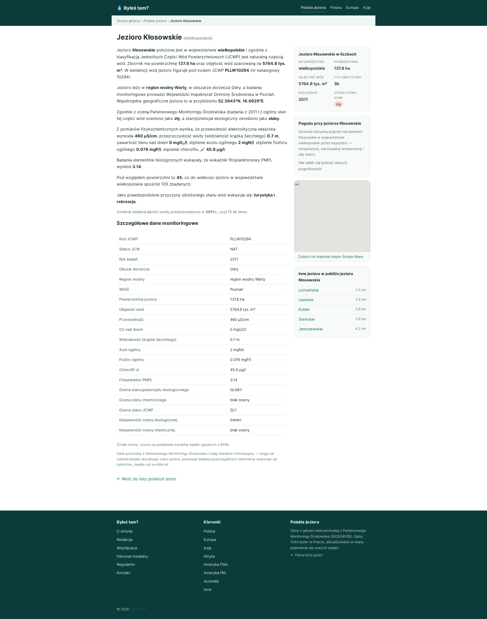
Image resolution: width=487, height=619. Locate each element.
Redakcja (124, 539)
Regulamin (126, 564)
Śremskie (307, 319)
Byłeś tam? (133, 8)
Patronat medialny (132, 556)
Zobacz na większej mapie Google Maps (330, 257)
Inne (208, 589)
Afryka (209, 556)
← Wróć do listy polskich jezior (146, 478)
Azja (366, 7)
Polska (336, 7)
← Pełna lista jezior (306, 555)
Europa (352, 7)
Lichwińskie (309, 290)
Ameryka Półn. (216, 564)
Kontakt (123, 573)
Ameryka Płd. (215, 573)
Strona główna (128, 21)
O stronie (125, 531)
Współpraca (127, 548)
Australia (211, 581)
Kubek (304, 309)
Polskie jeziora (313, 7)
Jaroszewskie (311, 329)
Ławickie (306, 300)
